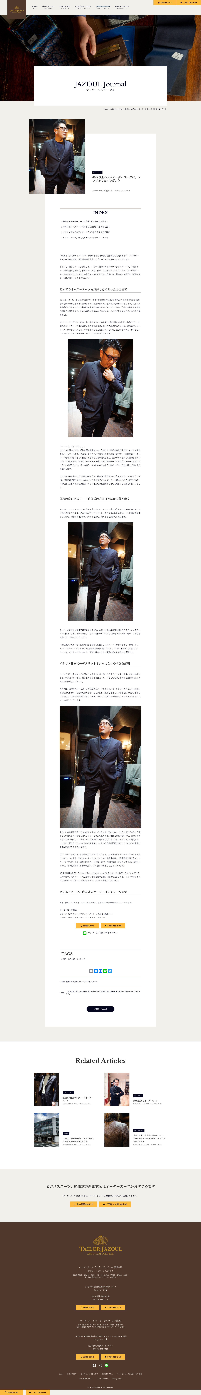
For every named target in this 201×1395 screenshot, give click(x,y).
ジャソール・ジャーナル (103, 7)
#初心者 (71, 959)
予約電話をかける (166, 2)
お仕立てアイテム (122, 7)
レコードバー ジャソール (83, 7)
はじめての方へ (48, 7)
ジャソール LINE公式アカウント (103, 933)
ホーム (34, 7)
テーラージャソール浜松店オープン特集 (129, 1374)
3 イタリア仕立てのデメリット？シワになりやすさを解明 (85, 232)
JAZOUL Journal (100, 1009)
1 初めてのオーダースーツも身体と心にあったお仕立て (84, 221)
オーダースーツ (64, 7)
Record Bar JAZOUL (86, 1378)
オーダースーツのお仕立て (89, 1374)
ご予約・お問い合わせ (190, 2)
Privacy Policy (117, 1378)
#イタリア (81, 959)
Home (61, 1374)
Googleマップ (99, 1290)
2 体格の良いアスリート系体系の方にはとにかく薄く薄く (85, 227)
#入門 (63, 959)
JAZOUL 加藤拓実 (105, 191)
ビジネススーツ (97, 172)
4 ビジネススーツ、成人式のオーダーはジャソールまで (84, 237)
